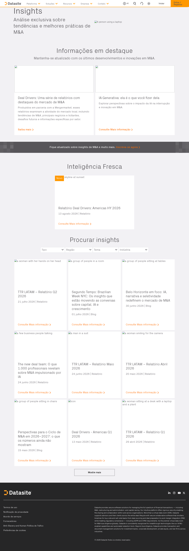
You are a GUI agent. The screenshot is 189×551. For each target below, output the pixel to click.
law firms (176, 529)
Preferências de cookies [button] (14, 530)
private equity (163, 529)
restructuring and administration (111, 510)
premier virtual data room (173, 521)
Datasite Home (13, 4)
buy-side (108, 518)
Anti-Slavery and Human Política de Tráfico (23, 526)
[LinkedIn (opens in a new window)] (169, 493)
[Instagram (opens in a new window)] (174, 493)
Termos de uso (10, 507)
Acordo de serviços (12, 517)
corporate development (148, 529)
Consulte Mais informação (114, 129)
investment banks (131, 529)
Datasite (97, 507)
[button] (36, 3)
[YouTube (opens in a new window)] (179, 493)
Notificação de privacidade (15, 512)
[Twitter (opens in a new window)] (184, 493)
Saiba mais (24, 129)
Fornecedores (9, 521)
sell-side (118, 518)
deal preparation (152, 518)
